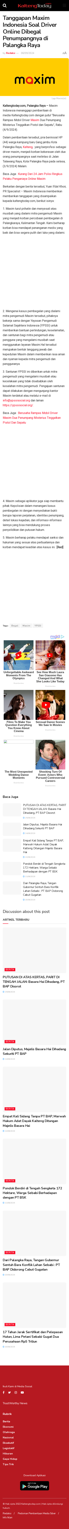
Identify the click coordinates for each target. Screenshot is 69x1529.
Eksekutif (8, 1443)
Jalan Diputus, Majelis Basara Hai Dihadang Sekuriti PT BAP (42, 826)
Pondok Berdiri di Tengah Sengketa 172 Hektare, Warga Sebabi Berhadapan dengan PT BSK (44, 867)
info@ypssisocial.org (16, 400)
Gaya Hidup (10, 1459)
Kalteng (28, 147)
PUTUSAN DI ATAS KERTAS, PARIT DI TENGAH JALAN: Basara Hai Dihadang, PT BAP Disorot (44, 809)
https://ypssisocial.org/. (18, 405)
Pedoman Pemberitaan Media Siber (37, 1513)
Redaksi (10, 53)
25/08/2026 (30, 818)
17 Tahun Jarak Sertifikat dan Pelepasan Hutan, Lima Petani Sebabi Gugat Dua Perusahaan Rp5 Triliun (33, 1337)
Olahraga (9, 1432)
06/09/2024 (27, 53)
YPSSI (38, 625)
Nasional (8, 1437)
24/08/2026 (30, 833)
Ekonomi (8, 1427)
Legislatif (8, 1448)
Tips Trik (8, 1464)
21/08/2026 (30, 876)
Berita (10, 969)
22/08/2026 (30, 857)
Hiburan (8, 1453)
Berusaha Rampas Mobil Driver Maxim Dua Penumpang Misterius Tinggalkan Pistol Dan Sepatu (32, 417)
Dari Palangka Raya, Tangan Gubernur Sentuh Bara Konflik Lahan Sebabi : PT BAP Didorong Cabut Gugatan (43, 889)
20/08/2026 (30, 899)
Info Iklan (7, 1517)
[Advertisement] (34, 272)
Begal (14, 625)
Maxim (35, 120)
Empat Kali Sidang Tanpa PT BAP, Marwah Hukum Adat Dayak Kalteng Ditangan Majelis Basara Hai (43, 846)
